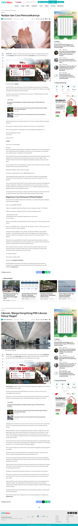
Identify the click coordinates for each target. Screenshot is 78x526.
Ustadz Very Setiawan (17, 260)
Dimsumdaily (9, 386)
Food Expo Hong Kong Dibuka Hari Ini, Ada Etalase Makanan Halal (48, 295)
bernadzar (11, 55)
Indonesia (8, 300)
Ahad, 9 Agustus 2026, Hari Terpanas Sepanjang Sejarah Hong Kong (66, 295)
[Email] (46, 19)
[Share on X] (38, 19)
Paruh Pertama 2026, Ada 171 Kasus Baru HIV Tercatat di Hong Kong (29, 114)
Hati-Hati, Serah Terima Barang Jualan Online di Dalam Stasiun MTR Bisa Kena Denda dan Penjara (67, 53)
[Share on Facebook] (36, 19)
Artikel (3, 12)
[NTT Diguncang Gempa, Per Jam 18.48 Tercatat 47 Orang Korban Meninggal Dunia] (11, 286)
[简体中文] (20, 2)
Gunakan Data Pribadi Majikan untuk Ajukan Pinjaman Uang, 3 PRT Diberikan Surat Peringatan (64, 46)
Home (2, 10)
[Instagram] (62, 88)
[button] (48, 19)
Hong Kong (65, 49)
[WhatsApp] (74, 88)
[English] (17, 2)
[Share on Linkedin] (42, 19)
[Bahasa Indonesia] (16, 2)
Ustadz (16, 84)
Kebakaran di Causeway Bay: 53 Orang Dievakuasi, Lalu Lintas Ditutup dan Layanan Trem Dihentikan (67, 68)
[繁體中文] (19, 2)
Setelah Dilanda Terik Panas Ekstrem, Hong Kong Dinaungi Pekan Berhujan (29, 295)
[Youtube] (68, 88)
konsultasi (31, 55)
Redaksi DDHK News (7, 18)
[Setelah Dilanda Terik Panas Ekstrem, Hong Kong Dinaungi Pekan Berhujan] (29, 286)
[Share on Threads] (44, 19)
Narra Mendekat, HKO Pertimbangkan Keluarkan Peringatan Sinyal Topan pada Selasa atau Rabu (67, 76)
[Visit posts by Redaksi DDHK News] (2, 19)
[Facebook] (57, 88)
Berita (60, 49)
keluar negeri (18, 356)
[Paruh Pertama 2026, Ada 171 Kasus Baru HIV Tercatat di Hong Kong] (10, 115)
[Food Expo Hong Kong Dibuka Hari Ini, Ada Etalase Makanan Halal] (48, 286)
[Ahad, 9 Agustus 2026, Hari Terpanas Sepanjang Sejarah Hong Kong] (67, 286)
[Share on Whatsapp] (40, 19)
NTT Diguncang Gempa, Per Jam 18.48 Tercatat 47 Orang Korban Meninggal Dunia (10, 296)
